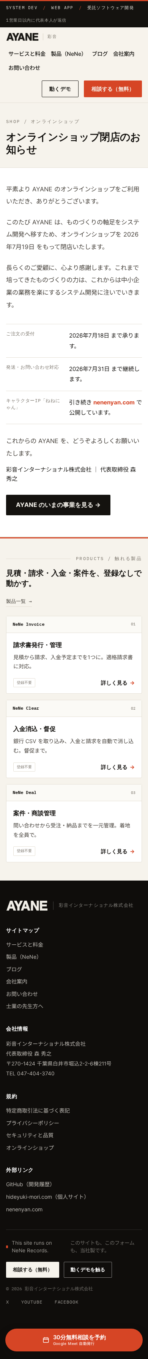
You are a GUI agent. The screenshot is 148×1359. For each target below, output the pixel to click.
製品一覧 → (19, 601)
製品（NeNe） (69, 54)
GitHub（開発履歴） (30, 1184)
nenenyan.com (114, 402)
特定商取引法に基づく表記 (38, 1110)
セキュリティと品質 (30, 1135)
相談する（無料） (112, 89)
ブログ (100, 54)
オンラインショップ (30, 1147)
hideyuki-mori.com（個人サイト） (47, 1196)
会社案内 (123, 54)
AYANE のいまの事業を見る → (58, 504)
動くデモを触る (88, 1269)
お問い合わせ (24, 68)
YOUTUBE (32, 1302)
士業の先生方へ (24, 1006)
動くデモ (60, 89)
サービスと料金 (27, 54)
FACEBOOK (67, 1302)
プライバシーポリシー (32, 1123)
